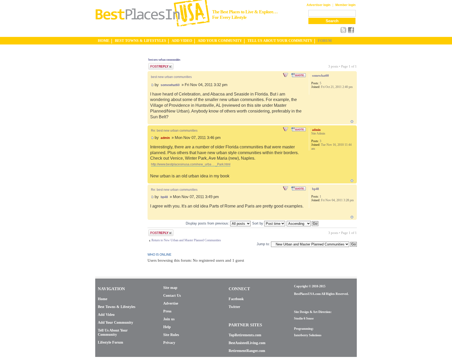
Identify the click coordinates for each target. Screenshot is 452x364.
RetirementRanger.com (247, 351)
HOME (103, 41)
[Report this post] (286, 75)
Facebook (236, 299)
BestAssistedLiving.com (247, 343)
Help (167, 327)
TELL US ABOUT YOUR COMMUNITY (279, 41)
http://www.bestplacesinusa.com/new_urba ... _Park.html (190, 164)
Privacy (169, 343)
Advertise (170, 303)
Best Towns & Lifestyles (116, 307)
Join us (168, 319)
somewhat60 (170, 85)
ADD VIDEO (182, 41)
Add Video (106, 315)
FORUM (325, 41)
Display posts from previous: (208, 223)
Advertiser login (318, 5)
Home (102, 299)
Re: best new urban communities (174, 130)
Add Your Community (115, 322)
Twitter (234, 307)
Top (352, 121)
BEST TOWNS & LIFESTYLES (140, 41)
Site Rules (171, 335)
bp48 (164, 197)
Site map (170, 288)
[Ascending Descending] (303, 223)
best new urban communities (164, 59)
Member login (345, 5)
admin (165, 138)
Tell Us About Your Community (113, 332)
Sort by (258, 223)
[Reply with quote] (299, 75)
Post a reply (155, 65)
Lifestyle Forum (110, 342)
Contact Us (172, 296)
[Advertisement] (116, 131)
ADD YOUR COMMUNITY (220, 41)
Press (167, 311)
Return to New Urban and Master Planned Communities (186, 240)
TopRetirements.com (245, 335)
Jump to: (263, 244)
